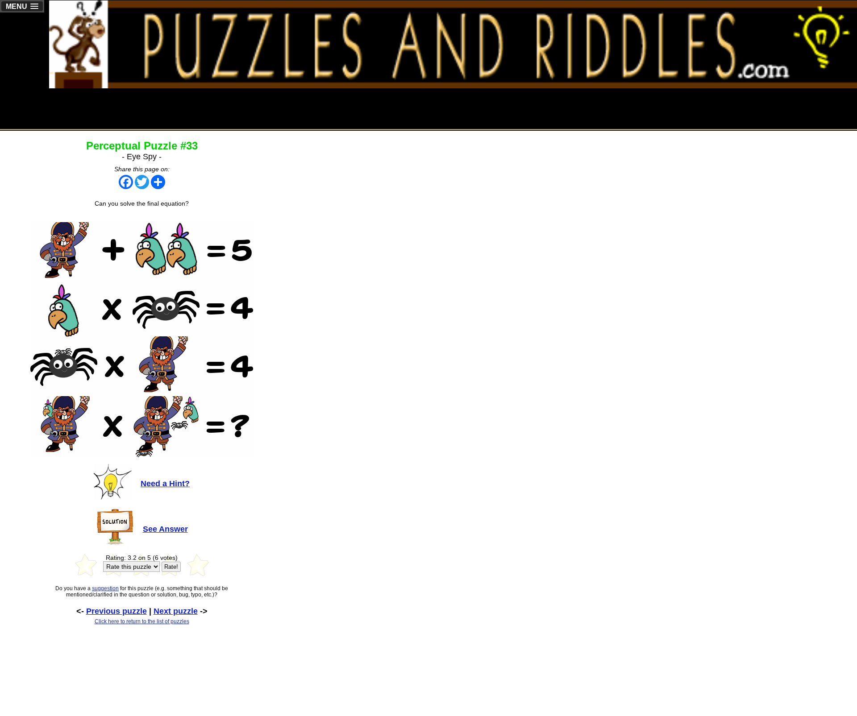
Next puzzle (176, 611)
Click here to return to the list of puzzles (142, 621)
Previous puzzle (116, 611)
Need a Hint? (165, 483)
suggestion (105, 588)
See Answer (165, 529)
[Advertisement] (694, 108)
